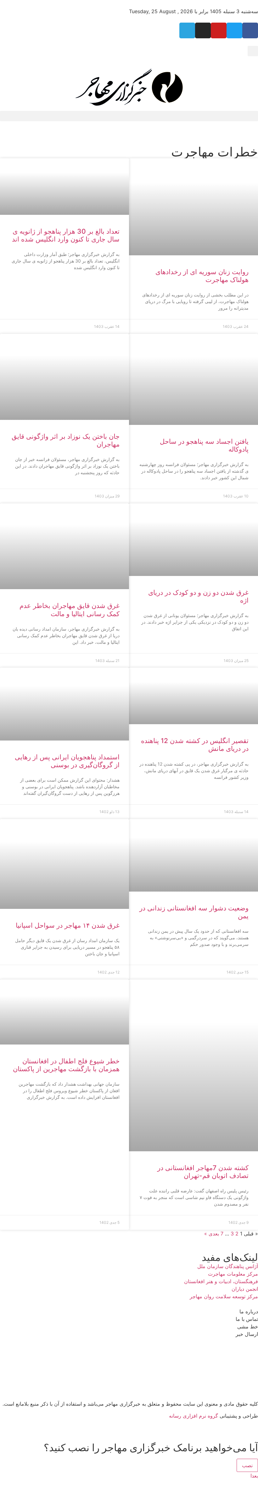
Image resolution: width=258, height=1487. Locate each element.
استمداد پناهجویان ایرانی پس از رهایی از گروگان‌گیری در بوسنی (67, 761)
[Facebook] (250, 30)
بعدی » (211, 1233)
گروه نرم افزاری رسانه (193, 1416)
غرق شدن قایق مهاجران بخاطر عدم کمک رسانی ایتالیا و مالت (70, 609)
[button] (253, 51)
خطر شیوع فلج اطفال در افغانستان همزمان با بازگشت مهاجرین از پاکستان (66, 1065)
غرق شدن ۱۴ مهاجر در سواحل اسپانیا (68, 925)
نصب (247, 1465)
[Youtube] (219, 30)
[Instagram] (203, 30)
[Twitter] (234, 30)
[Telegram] (187, 30)
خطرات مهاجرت (214, 152)
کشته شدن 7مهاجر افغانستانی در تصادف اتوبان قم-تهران (203, 1172)
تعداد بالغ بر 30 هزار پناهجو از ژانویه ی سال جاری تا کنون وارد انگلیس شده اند (66, 235)
